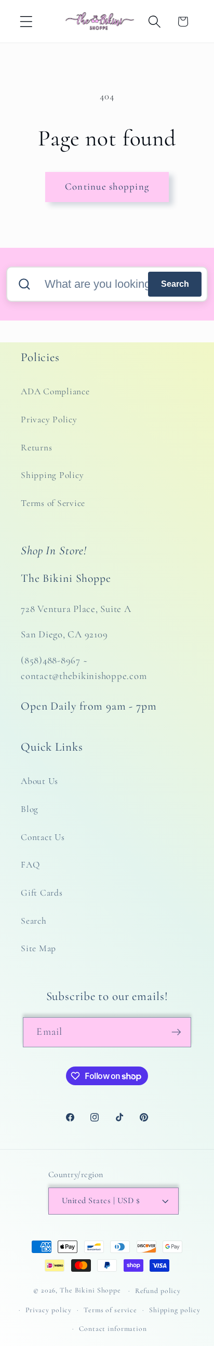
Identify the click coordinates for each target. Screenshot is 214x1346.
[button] (26, 21)
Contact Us (43, 837)
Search (175, 283)
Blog (29, 809)
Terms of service (110, 1309)
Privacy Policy (49, 419)
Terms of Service (53, 503)
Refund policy (158, 1290)
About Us (39, 781)
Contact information (113, 1328)
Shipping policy (174, 1309)
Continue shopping (107, 186)
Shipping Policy (52, 475)
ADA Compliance (55, 391)
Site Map (38, 948)
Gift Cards (42, 892)
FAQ (30, 864)
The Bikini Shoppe (90, 1290)
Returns (36, 447)
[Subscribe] (176, 1032)
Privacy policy (48, 1309)
